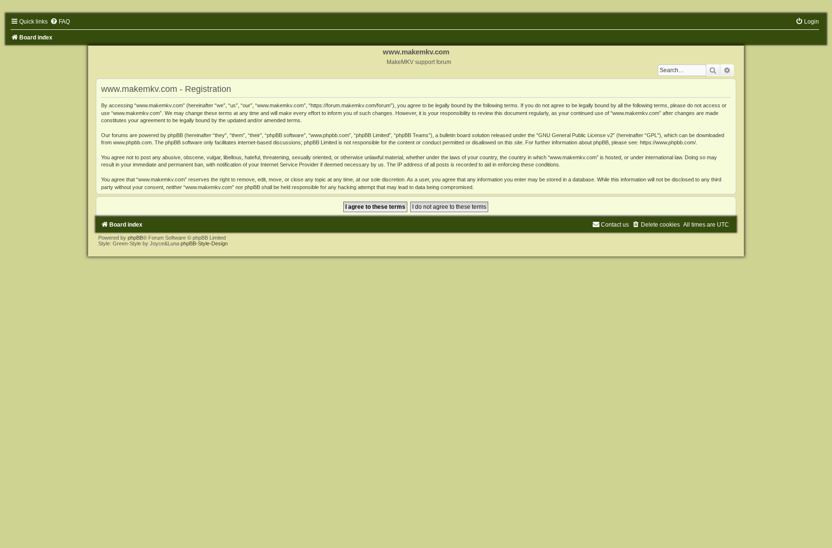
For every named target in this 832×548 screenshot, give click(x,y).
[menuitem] (60, 21)
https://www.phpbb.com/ (668, 142)
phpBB (135, 238)
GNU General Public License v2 (575, 135)
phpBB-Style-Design (204, 243)
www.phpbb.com (132, 142)
